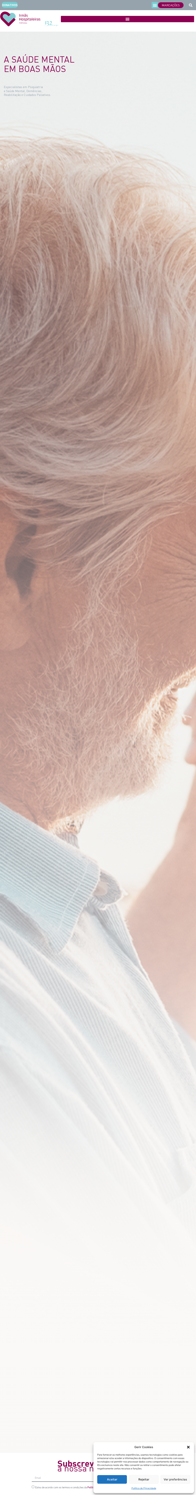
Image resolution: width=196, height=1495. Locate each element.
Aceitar (112, 1479)
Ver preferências (175, 1479)
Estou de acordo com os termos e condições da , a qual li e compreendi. (86, 1487)
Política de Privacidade (143, 1488)
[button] (188, 1447)
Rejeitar (143, 1479)
